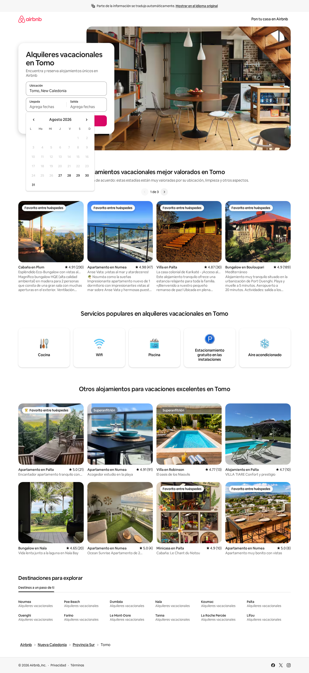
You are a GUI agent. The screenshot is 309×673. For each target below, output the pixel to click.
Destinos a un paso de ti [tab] (36, 588)
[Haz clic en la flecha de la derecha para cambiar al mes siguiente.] (86, 119)
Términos (77, 665)
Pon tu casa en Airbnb (269, 19)
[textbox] (46, 106)
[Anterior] (144, 192)
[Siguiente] (164, 192)
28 (69, 175)
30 (87, 175)
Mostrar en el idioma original (197, 6)
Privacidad (58, 665)
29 (78, 175)
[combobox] (66, 90)
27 (60, 175)
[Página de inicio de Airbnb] (30, 19)
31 (33, 185)
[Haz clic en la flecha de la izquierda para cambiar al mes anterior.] (33, 119)
